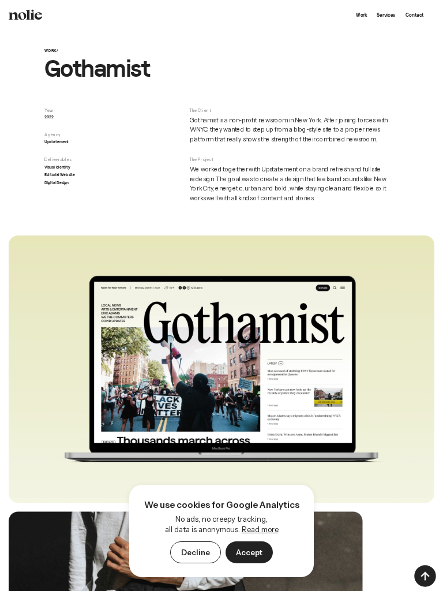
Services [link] (386, 15)
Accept (249, 552)
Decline (195, 552)
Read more (260, 529)
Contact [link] (414, 15)
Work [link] (361, 15)
